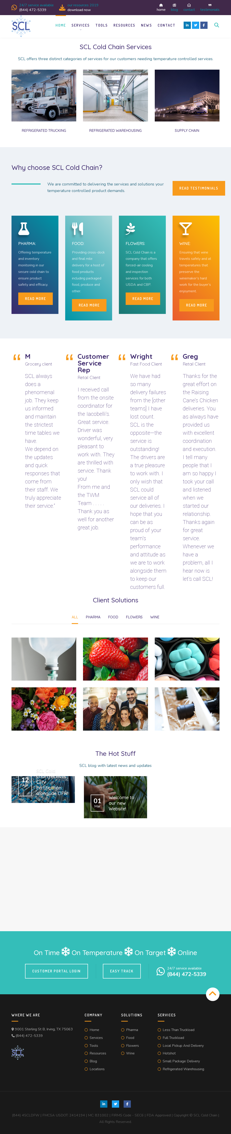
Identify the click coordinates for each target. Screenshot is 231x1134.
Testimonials (209, 9)
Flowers (132, 1045)
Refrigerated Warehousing (183, 1069)
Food (130, 1037)
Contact (189, 9)
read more (35, 298)
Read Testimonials (198, 188)
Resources (124, 25)
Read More (89, 305)
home (161, 9)
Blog (174, 9)
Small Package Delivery (181, 1061)
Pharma (132, 1029)
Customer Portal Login (56, 971)
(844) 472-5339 (29, 1035)
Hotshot (169, 1053)
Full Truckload (173, 1037)
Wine (130, 1053)
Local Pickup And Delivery (183, 1045)
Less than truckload (178, 1029)
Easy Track (122, 971)
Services (81, 25)
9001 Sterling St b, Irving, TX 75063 (44, 1029)
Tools (101, 25)
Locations (97, 1069)
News (146, 25)
